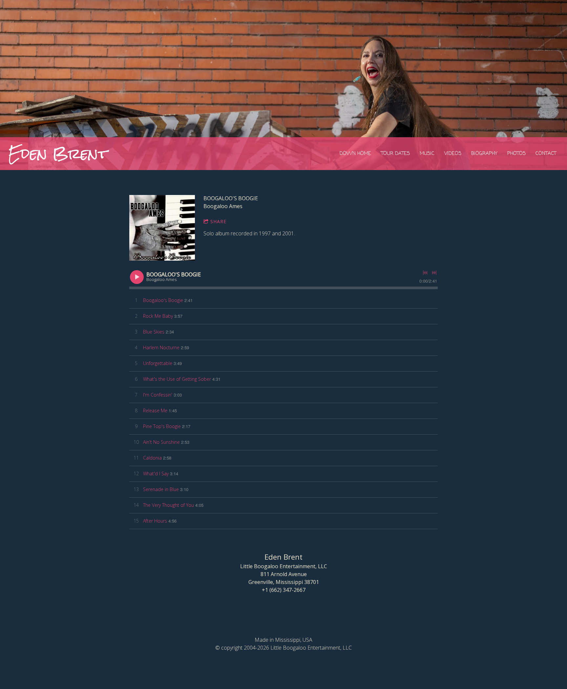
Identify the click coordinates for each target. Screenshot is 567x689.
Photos (516, 153)
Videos (452, 153)
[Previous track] (425, 273)
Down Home (355, 153)
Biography (484, 153)
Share (218, 221)
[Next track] (434, 273)
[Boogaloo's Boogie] (162, 228)
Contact (546, 153)
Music (427, 153)
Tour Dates (395, 153)
